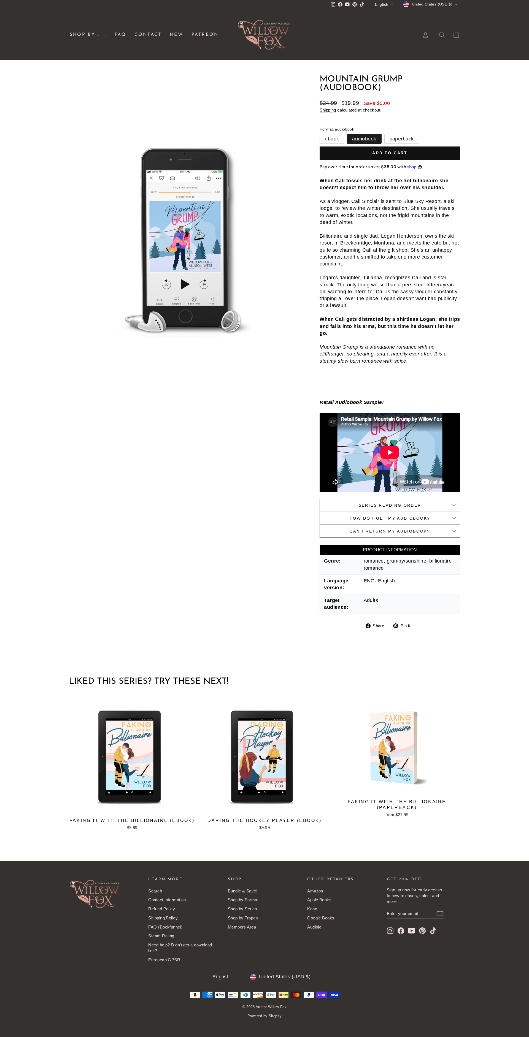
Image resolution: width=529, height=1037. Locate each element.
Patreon (204, 34)
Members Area (242, 927)
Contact (147, 34)
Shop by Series (242, 908)
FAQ (120, 34)
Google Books (320, 918)
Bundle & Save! (242, 891)
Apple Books (319, 899)
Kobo (312, 908)
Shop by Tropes (243, 918)
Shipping (328, 110)
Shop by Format (243, 899)
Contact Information (167, 899)
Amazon (315, 891)
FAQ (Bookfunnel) (165, 927)
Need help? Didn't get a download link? (180, 948)
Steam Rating (161, 935)
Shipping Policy (163, 918)
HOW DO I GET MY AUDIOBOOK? (390, 518)
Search (155, 891)
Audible (314, 927)
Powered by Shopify (264, 1016)
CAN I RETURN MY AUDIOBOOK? (390, 531)
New (176, 34)
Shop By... (86, 34)
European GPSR (164, 959)
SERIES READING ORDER (390, 505)
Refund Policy (161, 908)
